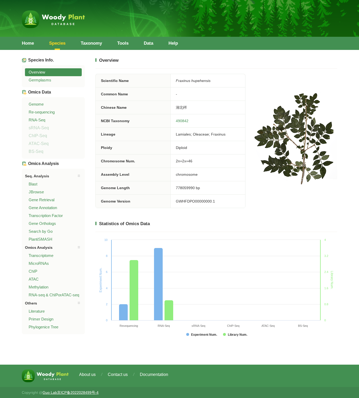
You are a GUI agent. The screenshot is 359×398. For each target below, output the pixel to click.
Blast (33, 184)
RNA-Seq (37, 120)
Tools (123, 43)
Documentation (154, 374)
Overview (37, 72)
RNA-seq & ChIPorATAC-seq (54, 295)
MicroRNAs (39, 263)
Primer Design (41, 319)
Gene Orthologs (42, 223)
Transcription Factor (46, 215)
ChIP (33, 271)
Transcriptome (41, 255)
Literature (37, 311)
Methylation (38, 287)
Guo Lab (50, 392)
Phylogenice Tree (43, 327)
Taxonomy (91, 43)
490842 (182, 121)
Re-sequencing (42, 112)
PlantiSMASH (40, 239)
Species (57, 43)
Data (148, 43)
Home (28, 43)
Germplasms (40, 80)
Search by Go (41, 231)
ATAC (34, 279)
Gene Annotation (43, 207)
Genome (36, 104)
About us (87, 374)
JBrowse (36, 192)
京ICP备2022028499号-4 (78, 392)
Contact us (118, 374)
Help (173, 43)
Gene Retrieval (41, 200)
